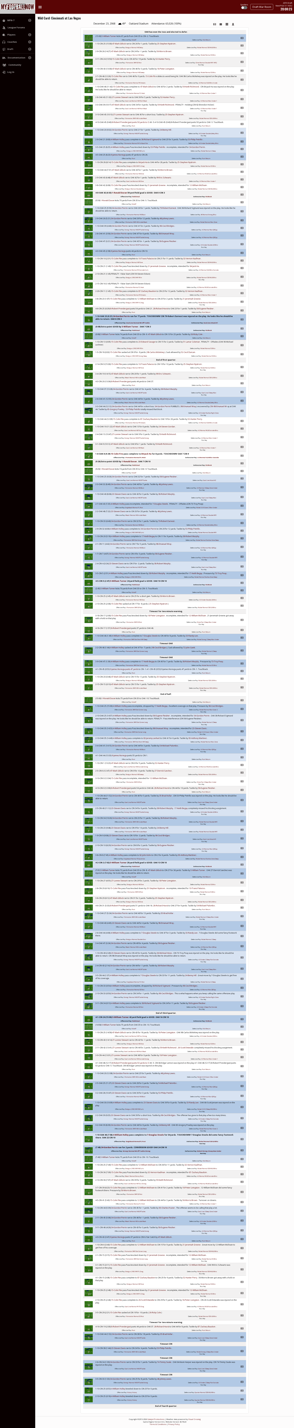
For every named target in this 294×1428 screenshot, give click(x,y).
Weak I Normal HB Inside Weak (135, 378)
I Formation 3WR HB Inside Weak (136, 118)
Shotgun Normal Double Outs (135, 189)
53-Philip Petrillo (195, 139)
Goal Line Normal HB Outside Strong (136, 767)
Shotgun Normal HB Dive (135, 884)
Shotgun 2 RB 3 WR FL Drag (135, 166)
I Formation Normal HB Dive (134, 174)
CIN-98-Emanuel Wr (218, 406)
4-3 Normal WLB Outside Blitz (207, 174)
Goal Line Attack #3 (209, 839)
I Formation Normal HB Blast (135, 215)
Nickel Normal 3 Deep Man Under (207, 917)
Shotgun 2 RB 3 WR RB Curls (135, 151)
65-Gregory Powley (116, 409)
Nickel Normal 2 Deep (208, 151)
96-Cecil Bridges (167, 226)
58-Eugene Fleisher (168, 241)
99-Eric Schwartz (164, 177)
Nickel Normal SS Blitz (208, 55)
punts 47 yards (132, 669)
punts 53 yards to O (141, 1063)
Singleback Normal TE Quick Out (134, 859)
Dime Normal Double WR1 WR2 (206, 63)
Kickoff (134, 40)
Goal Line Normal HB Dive (135, 181)
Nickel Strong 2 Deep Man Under (208, 639)
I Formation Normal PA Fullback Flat (136, 143)
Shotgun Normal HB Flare (134, 262)
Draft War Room (261, 7)
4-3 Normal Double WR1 (209, 515)
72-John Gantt (189, 647)
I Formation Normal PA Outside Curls (136, 270)
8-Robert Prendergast (122, 122)
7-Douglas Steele (160, 504)
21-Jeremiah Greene (156, 185)
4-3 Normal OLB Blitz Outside (209, 270)
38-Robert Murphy (169, 389)
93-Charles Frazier (167, 1208)
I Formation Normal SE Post (135, 990)
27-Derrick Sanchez (163, 770)
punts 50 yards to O (141, 122)
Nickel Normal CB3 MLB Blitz (207, 48)
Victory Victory (132, 1392)
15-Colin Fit (150, 76)
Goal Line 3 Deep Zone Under (207, 802)
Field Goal (136, 197)
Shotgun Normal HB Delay (134, 48)
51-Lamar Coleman (191, 342)
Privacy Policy (174, 1424)
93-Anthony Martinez (197, 738)
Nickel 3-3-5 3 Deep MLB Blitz (207, 1109)
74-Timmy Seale (164, 1362)
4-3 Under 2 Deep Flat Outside (208, 960)
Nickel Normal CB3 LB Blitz (208, 118)
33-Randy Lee (192, 635)
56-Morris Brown (164, 51)
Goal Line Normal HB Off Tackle (138, 323)
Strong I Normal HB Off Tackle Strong (136, 134)
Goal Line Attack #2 (209, 480)
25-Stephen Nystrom (166, 43)
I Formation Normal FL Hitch (135, 458)
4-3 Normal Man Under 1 (208, 93)
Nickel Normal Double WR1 (207, 532)
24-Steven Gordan (167, 426)
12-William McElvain (198, 185)
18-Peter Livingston (166, 68)
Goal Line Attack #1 (211, 323)
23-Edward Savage (147, 342)
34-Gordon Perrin (120, 130)
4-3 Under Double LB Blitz (209, 245)
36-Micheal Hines (164, 953)
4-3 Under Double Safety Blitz (209, 134)
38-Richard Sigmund (150, 139)
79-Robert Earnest (168, 208)
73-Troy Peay (221, 573)
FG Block (208, 197)
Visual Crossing (194, 1419)
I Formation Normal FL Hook (135, 93)
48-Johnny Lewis (167, 218)
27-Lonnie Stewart (120, 97)
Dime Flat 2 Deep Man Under (206, 622)
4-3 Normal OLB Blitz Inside (208, 83)
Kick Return (207, 40)
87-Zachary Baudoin (147, 291)
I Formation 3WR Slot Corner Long (134, 540)
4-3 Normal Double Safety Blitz (207, 403)
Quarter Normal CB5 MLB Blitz (205, 1392)
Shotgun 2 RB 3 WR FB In (134, 278)
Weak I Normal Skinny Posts (134, 1176)
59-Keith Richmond (191, 86)
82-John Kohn (145, 855)
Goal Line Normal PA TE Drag (134, 1307)
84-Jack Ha (143, 162)
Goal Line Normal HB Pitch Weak (136, 101)
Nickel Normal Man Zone (208, 222)
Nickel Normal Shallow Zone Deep (207, 540)
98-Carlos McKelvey (156, 352)
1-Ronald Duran (119, 192)
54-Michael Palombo (169, 745)
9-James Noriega (118, 154)
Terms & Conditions (158, 1424)
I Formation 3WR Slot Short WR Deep (135, 639)
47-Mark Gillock (119, 43)
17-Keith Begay (148, 536)
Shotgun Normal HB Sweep (135, 72)
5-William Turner (109, 36)
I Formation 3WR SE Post (133, 63)
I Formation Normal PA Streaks (135, 83)
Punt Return (206, 126)
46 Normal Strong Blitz (208, 215)
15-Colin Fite (118, 59)
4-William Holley (118, 139)
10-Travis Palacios (146, 258)
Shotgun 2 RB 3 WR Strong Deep (136, 356)
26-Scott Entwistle (186, 1047)
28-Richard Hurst (160, 308)
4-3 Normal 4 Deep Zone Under (207, 488)
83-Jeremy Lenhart (151, 738)
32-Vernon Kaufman (192, 258)
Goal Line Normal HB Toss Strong (135, 430)
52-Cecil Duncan (188, 352)
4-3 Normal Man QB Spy (209, 230)
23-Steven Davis (119, 494)
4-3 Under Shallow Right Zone (209, 413)
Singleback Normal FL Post (134, 508)
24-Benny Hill (166, 130)
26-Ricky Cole (197, 334)
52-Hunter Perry (163, 59)
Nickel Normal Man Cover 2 (208, 710)
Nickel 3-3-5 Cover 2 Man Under (206, 508)
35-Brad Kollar (165, 795)
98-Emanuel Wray (166, 233)
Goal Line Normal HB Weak (135, 448)
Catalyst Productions (155, 1419)
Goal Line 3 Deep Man (209, 393)
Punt (133, 126)
